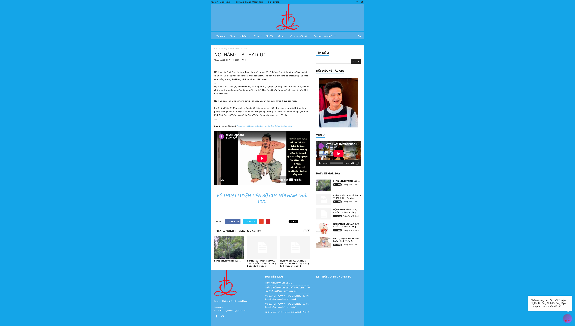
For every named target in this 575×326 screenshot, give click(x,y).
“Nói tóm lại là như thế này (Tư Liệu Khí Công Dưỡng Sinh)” (265, 126)
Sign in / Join (274, 2)
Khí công (244, 36)
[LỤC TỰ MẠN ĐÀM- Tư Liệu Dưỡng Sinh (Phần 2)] (323, 242)
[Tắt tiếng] (352, 163)
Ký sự (280, 36)
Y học (256, 36)
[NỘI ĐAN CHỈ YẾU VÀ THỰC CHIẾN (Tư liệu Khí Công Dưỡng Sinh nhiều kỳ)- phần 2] (295, 247)
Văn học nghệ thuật (298, 36)
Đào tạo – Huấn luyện (323, 36)
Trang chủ (221, 36)
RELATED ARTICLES (226, 230)
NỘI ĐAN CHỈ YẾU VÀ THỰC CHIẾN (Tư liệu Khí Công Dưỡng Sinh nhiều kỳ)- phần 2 (295, 263)
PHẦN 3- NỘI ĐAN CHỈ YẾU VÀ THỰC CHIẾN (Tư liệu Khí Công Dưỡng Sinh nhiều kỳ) (261, 263)
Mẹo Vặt (269, 36)
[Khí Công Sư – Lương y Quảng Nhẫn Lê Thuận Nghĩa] (287, 17)
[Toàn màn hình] (357, 163)
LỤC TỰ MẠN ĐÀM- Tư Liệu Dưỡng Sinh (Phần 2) (346, 239)
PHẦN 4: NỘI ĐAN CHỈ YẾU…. (227, 260)
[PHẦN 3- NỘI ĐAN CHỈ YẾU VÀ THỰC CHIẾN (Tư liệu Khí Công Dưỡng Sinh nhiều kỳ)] (262, 247)
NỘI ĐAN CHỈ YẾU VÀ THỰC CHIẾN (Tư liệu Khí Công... (346, 211)
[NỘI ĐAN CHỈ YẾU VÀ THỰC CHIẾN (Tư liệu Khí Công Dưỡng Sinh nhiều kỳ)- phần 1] (323, 228)
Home (216, 49)
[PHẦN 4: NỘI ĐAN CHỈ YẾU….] (229, 247)
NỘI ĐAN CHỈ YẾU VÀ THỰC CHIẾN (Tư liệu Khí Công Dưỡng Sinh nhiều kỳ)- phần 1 (287, 305)
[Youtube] (362, 2)
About (232, 36)
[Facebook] (357, 2)
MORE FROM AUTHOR (250, 230)
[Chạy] (319, 163)
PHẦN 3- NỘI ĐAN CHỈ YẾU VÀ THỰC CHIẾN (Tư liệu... (347, 196)
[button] (359, 36)
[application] (338, 153)
